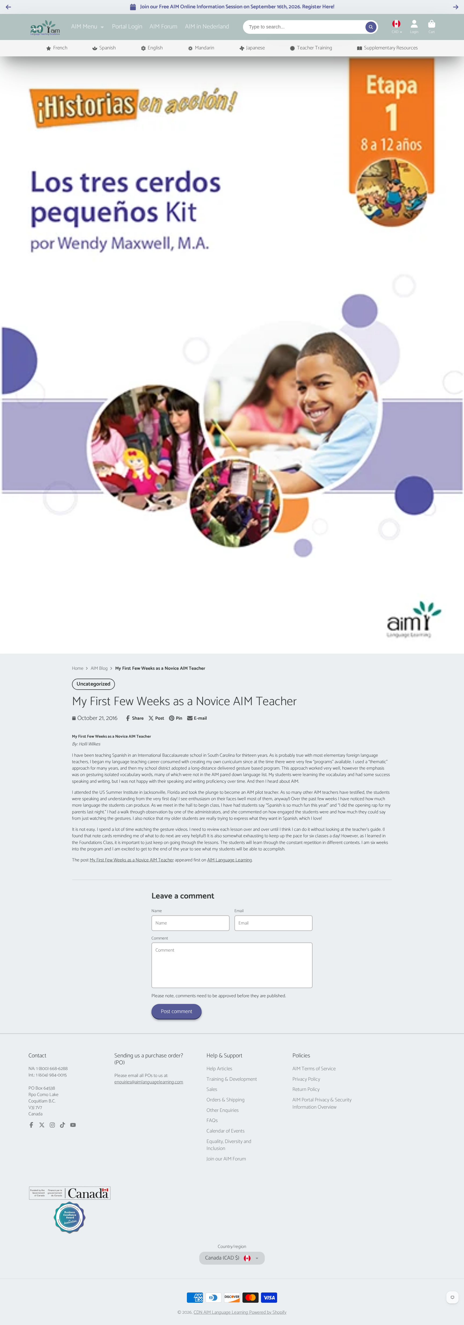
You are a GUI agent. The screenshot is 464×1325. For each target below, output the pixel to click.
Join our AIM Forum (226, 1159)
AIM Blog (99, 668)
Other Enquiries (222, 1110)
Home (78, 668)
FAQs (212, 1120)
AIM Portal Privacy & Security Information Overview (321, 1104)
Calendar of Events (225, 1131)
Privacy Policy (306, 1079)
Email (239, 911)
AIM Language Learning (229, 860)
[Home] (45, 27)
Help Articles (219, 1069)
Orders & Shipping (225, 1100)
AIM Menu (84, 26)
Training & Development (231, 1079)
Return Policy (306, 1089)
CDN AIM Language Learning (221, 1312)
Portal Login (127, 26)
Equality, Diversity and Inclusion (228, 1145)
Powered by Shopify (268, 1312)
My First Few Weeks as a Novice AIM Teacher (132, 860)
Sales (211, 1089)
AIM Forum (163, 26)
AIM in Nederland (207, 26)
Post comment (176, 1011)
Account (414, 27)
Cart (432, 27)
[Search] (370, 26)
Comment (159, 938)
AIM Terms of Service (314, 1069)
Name (156, 911)
